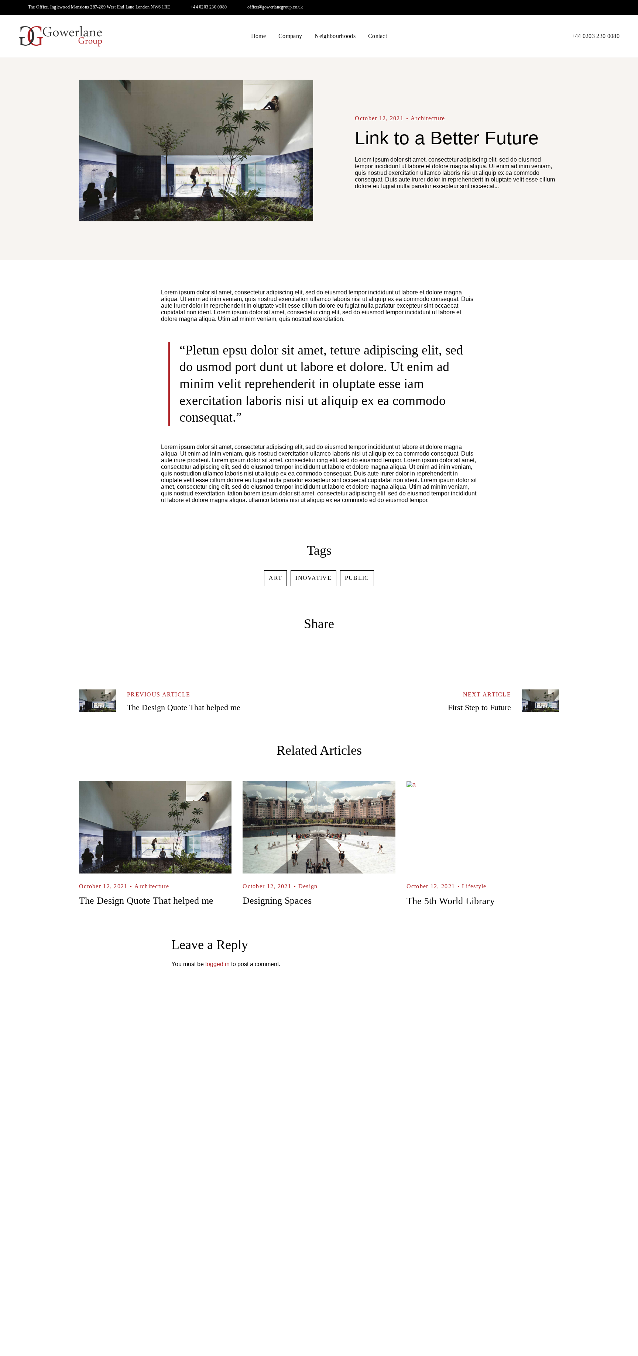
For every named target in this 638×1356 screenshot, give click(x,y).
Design (308, 886)
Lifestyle (474, 886)
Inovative (313, 578)
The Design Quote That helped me (146, 900)
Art (275, 578)
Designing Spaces (277, 900)
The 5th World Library (451, 901)
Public (357, 578)
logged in (217, 964)
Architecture (428, 118)
